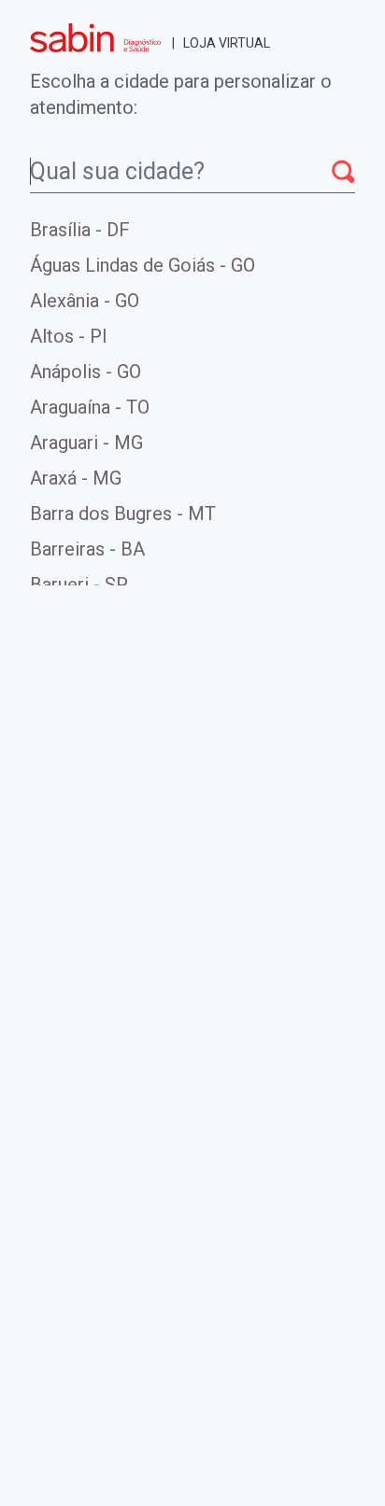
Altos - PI (68, 336)
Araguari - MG (86, 442)
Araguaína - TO (90, 407)
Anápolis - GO (85, 371)
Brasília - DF (80, 229)
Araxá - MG (75, 478)
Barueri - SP (79, 584)
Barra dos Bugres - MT (123, 513)
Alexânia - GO (84, 300)
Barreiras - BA (87, 549)
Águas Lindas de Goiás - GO (142, 265)
